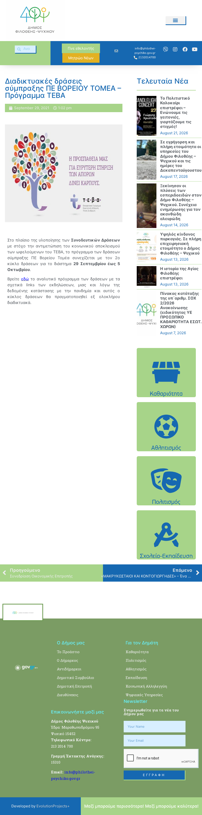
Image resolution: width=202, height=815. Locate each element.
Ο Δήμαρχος (67, 660)
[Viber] (165, 49)
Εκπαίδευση (136, 677)
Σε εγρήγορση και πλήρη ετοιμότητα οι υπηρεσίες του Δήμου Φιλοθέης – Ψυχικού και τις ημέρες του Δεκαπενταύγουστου (181, 156)
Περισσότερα (166, 394)
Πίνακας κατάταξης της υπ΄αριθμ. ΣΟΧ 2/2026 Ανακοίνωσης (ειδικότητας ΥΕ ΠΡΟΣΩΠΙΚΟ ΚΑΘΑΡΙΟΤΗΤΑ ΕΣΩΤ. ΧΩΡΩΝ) (181, 310)
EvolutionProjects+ (53, 806)
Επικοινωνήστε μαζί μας (77, 711)
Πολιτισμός (136, 660)
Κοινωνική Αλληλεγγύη (146, 686)
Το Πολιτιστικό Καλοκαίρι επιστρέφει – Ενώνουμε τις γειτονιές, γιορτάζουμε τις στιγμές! (175, 112)
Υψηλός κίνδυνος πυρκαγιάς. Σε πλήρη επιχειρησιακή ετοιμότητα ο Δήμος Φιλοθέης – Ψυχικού (180, 244)
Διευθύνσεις (67, 694)
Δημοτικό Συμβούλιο (75, 677)
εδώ (25, 278)
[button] (175, 20)
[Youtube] (195, 49)
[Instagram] (175, 49)
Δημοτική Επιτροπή (74, 686)
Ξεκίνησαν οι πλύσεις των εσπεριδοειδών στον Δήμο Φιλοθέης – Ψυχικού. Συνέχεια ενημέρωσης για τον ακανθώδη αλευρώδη (181, 202)
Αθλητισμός (136, 668)
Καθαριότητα (137, 651)
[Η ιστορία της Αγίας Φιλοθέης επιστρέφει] (146, 276)
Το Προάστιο (68, 651)
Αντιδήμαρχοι (69, 668)
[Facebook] (185, 49)
